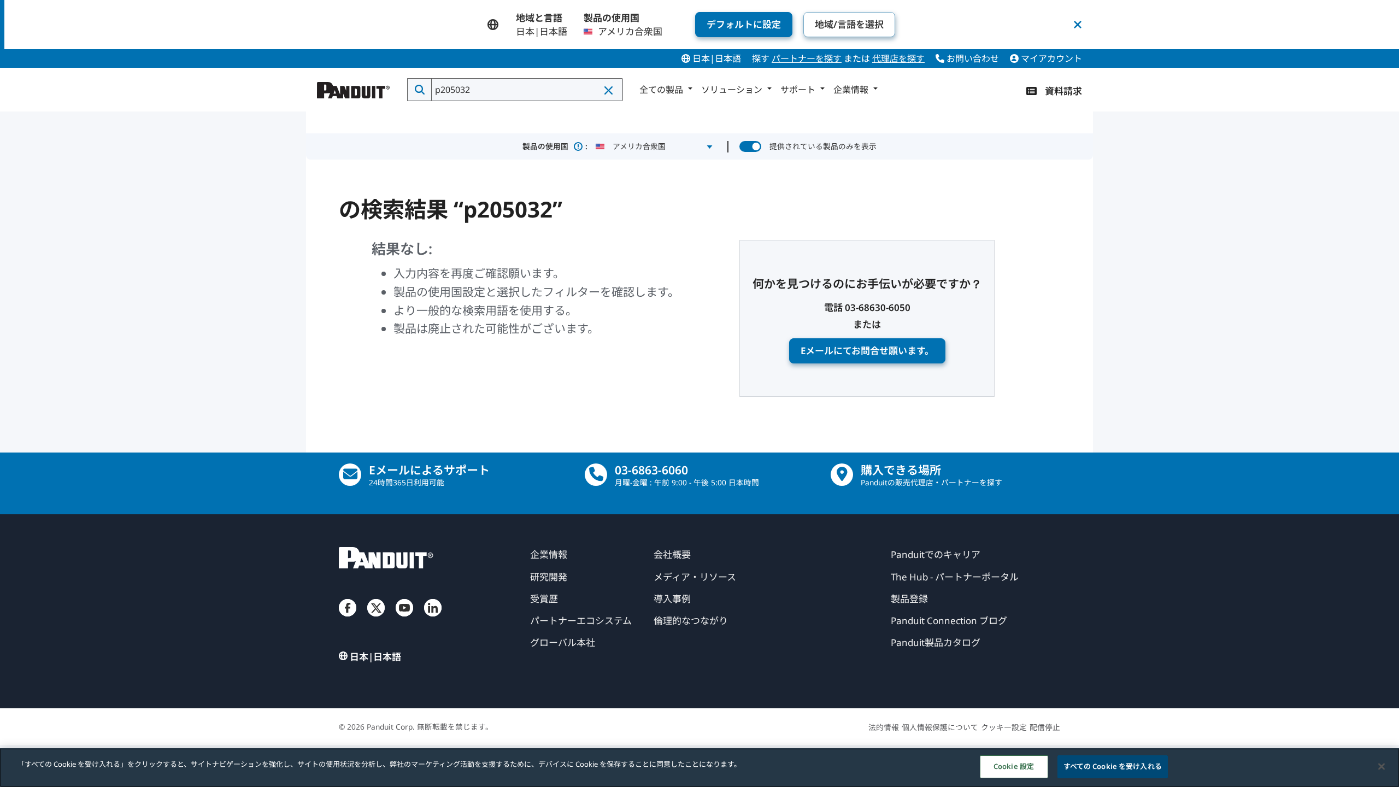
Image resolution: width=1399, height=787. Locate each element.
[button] (609, 90)
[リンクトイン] (433, 618)
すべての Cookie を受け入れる (1112, 766)
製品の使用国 (554, 146)
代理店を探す (898, 58)
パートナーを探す (807, 58)
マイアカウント (1050, 58)
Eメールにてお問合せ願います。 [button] (867, 350)
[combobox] (526, 90)
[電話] (596, 474)
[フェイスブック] (347, 618)
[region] (699, 767)
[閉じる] (1381, 766)
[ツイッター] (376, 618)
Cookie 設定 (1014, 766)
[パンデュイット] (353, 87)
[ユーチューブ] (404, 618)
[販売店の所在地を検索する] (842, 474)
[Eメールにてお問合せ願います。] (350, 474)
